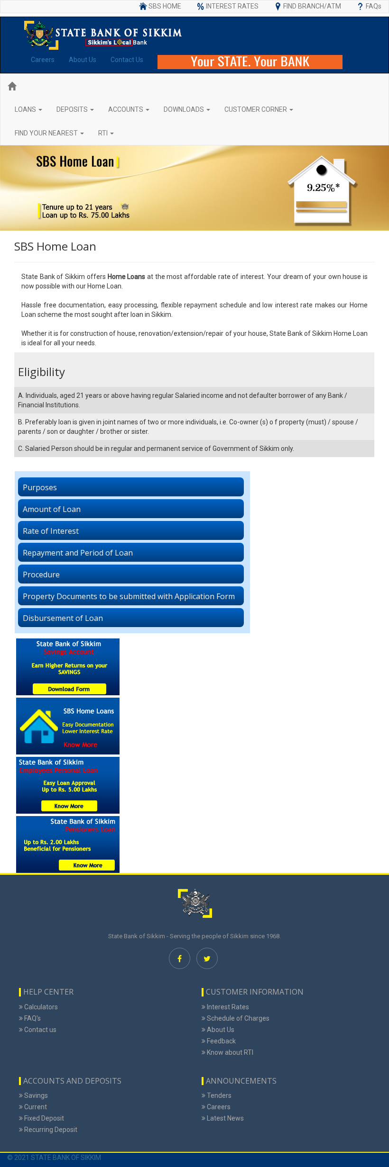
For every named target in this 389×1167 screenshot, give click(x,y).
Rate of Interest (51, 531)
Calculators (40, 1007)
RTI (103, 133)
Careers (43, 59)
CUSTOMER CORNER (256, 109)
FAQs (373, 6)
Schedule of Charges (237, 1018)
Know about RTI (229, 1052)
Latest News (224, 1118)
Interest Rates (227, 1007)
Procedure (41, 574)
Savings (35, 1095)
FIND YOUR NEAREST (47, 133)
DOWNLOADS (184, 109)
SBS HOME (164, 6)
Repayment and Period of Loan (78, 553)
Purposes (40, 487)
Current (35, 1107)
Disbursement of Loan (63, 618)
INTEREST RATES (232, 6)
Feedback (220, 1041)
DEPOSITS (72, 109)
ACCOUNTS (126, 109)
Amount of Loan (52, 509)
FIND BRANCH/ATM (312, 6)
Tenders (218, 1095)
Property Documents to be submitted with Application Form (129, 596)
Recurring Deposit (50, 1129)
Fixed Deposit (43, 1118)
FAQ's (32, 1018)
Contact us (39, 1029)
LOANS (26, 109)
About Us (82, 59)
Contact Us (127, 59)
